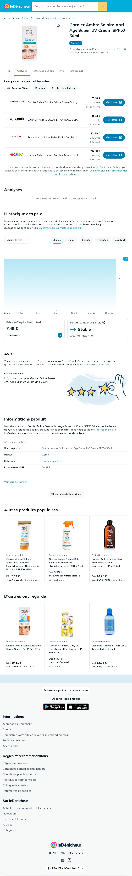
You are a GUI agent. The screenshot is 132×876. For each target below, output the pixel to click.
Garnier (46, 454)
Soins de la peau (45, 18)
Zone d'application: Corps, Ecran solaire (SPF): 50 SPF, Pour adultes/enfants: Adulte (97, 51)
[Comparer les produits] (59, 26)
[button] (17, 88)
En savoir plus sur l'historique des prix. (60, 227)
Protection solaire (66, 18)
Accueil (8, 18)
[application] (66, 280)
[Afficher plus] (7, 102)
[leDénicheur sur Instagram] (69, 860)
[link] (24, 549)
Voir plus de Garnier (15, 481)
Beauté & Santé (23, 18)
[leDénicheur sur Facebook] (62, 860)
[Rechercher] (102, 6)
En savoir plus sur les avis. (95, 364)
